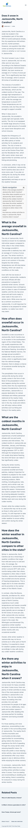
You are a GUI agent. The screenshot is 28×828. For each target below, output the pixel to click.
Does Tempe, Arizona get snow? (11, 812)
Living (13, 26)
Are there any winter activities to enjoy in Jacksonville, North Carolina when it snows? (13, 215)
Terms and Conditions (16, 821)
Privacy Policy (5, 821)
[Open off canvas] (25, 5)
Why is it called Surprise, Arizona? (12, 797)
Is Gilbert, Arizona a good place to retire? (14, 805)
